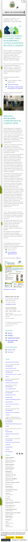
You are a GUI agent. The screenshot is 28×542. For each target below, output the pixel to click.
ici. (9, 94)
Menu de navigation (14, 12)
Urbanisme (10, 335)
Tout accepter (10, 537)
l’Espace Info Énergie (13, 84)
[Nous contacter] (19, 453)
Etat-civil (10, 333)
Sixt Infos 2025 (11, 349)
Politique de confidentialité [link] (19, 540)
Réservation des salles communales (13, 341)
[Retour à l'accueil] (14, 5)
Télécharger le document (10, 289)
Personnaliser (6, 540)
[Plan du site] (22, 453)
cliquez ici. (18, 258)
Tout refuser (19, 537)
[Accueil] (17, 453)
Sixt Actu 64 (10, 352)
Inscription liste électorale (14, 338)
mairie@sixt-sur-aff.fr (10, 304)
